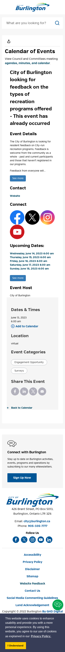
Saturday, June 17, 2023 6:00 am (30, 264)
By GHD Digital (52, 611)
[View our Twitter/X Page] (24, 539)
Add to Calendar (27, 326)
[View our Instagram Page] (32, 539)
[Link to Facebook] (17, 217)
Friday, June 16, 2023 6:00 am (28, 261)
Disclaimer (32, 569)
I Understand (17, 646)
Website (15, 195)
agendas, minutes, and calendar (27, 63)
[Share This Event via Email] (42, 391)
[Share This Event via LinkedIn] (24, 391)
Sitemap (32, 576)
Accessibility (32, 555)
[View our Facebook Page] (16, 539)
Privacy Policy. (41, 637)
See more (17, 178)
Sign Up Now (22, 478)
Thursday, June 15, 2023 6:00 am (30, 257)
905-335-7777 (37, 526)
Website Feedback (32, 583)
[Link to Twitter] (32, 217)
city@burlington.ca (37, 521)
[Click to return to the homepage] (32, 7)
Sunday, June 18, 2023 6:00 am (29, 268)
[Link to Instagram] (47, 217)
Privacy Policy (32, 562)
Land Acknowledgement (32, 605)
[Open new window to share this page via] (9, 41)
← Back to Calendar (19, 407)
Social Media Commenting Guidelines (32, 598)
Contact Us (32, 591)
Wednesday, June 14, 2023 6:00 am (32, 253)
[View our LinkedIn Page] (49, 539)
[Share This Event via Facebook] (15, 391)
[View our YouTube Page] (41, 539)
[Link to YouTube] (17, 231)
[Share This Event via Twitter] (33, 391)
